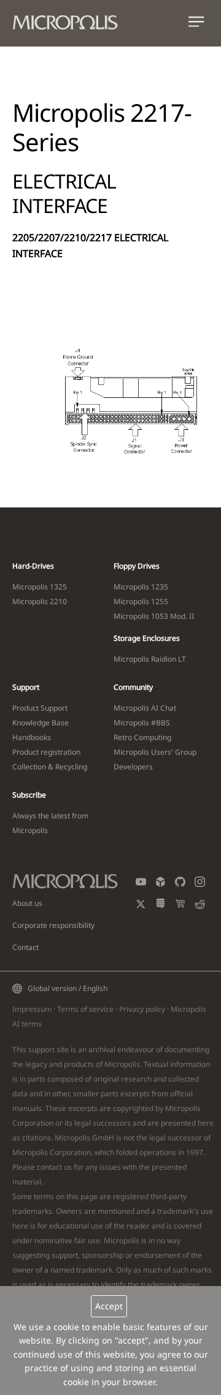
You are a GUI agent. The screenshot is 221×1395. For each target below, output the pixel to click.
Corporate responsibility (53, 925)
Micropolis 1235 (141, 587)
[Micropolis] (71, 20)
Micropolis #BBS (142, 722)
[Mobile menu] (196, 24)
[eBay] (180, 906)
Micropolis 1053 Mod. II (154, 616)
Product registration (46, 752)
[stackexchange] (160, 906)
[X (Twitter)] (141, 906)
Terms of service (85, 1009)
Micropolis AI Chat (145, 708)
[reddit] (200, 906)
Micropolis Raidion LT (150, 659)
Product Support (40, 708)
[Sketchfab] (160, 884)
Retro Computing (142, 737)
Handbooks (31, 737)
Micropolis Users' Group (155, 752)
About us (27, 903)
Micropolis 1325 (39, 587)
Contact (25, 947)
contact (49, 1167)
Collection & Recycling (49, 766)
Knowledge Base (40, 722)
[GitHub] (180, 884)
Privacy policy (142, 1009)
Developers (133, 766)
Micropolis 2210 (39, 601)
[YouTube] (141, 884)
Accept (109, 1306)
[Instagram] (200, 884)
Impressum (32, 1009)
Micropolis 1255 (141, 601)
